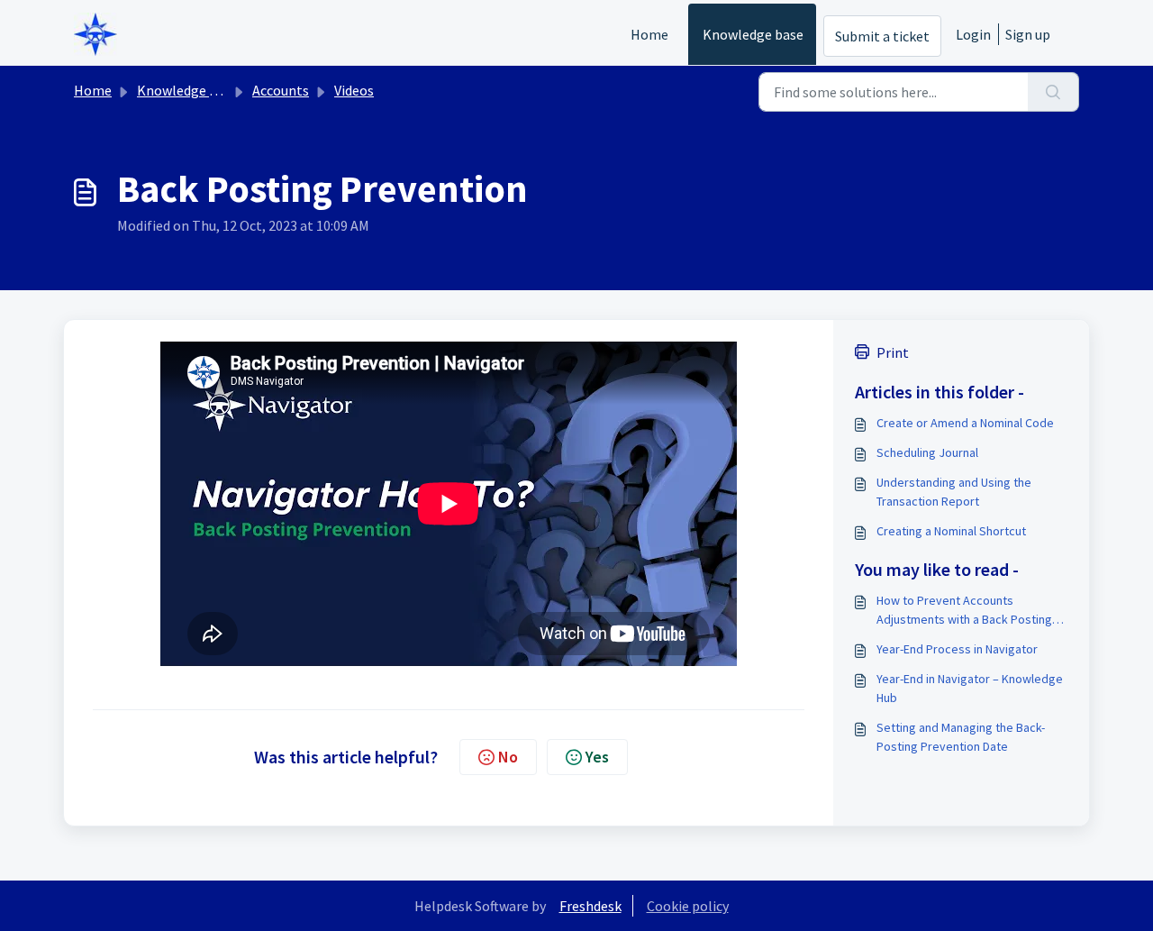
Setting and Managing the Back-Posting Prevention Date (960, 736)
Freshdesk (590, 906)
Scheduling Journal (927, 452)
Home (649, 34)
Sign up (1027, 34)
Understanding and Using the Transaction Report (953, 491)
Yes (597, 756)
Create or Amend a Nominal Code (965, 423)
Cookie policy (688, 906)
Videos (354, 90)
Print (892, 352)
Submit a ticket (882, 36)
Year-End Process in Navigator (957, 649)
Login (973, 34)
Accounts (280, 90)
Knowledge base (753, 34)
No (508, 756)
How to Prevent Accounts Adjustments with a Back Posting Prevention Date (964, 610)
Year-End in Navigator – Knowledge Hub (969, 688)
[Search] (1053, 92)
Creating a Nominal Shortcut (951, 531)
